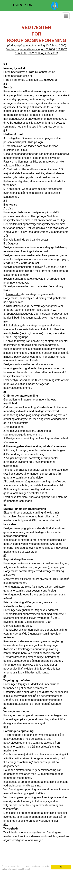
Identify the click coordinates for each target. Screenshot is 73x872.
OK (61, 867)
